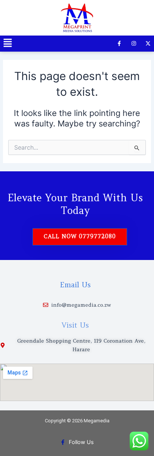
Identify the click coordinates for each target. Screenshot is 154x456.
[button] (7, 44)
